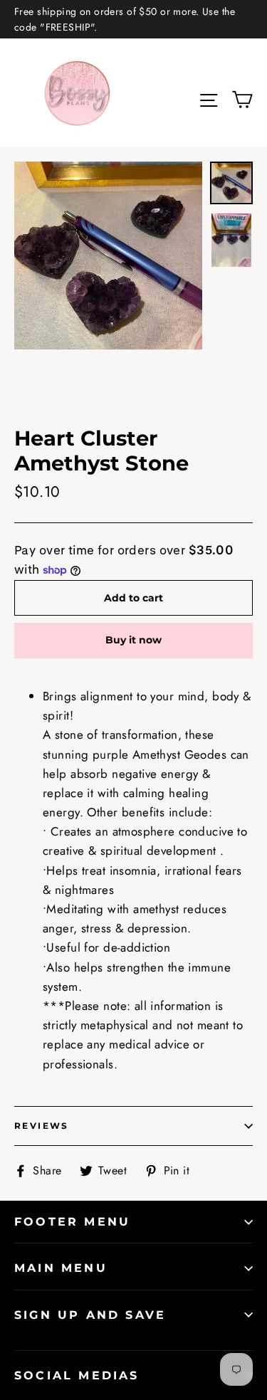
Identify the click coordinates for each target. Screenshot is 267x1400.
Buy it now (133, 639)
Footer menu (72, 1221)
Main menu (61, 1268)
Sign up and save (90, 1315)
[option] (108, 255)
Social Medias (77, 1375)
